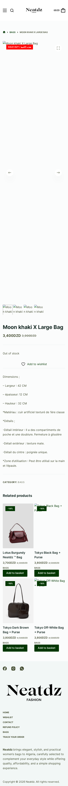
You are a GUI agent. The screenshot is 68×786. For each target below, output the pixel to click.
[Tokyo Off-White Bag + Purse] (49, 600)
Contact (8, 722)
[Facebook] (5, 669)
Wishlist (8, 717)
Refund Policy (11, 727)
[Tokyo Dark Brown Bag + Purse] (18, 600)
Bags (21, 482)
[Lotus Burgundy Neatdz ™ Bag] (18, 526)
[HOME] (4, 32)
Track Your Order (13, 737)
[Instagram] (13, 669)
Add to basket (15, 573)
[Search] (12, 10)
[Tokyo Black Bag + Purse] (49, 526)
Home (6, 712)
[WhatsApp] (22, 669)
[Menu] (5, 10)
